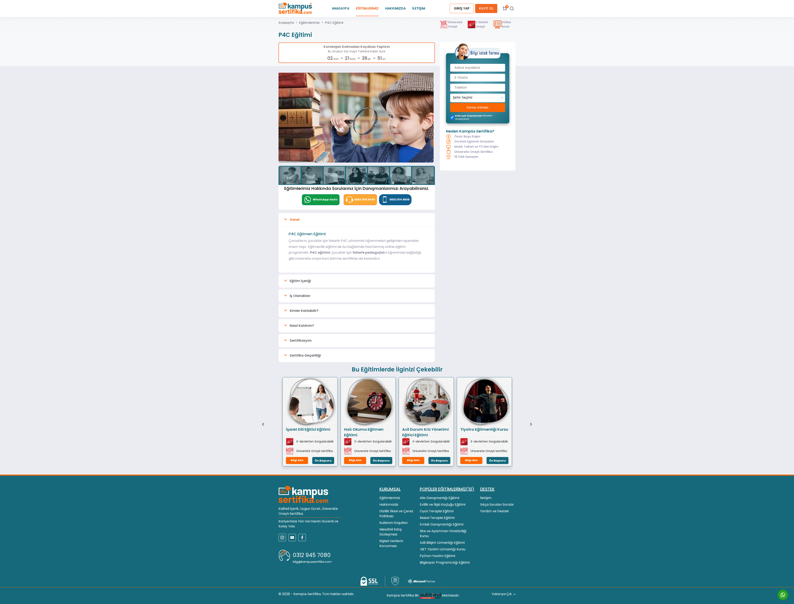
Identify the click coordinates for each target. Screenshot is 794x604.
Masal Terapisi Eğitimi (437, 517)
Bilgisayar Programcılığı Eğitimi (445, 562)
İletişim (485, 497)
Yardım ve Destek (494, 511)
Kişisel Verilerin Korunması (391, 543)
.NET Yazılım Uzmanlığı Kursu (442, 549)
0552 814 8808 (399, 199)
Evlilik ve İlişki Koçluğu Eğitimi (442, 504)
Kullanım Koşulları (393, 522)
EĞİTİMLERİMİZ (367, 8)
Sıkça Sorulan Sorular (497, 504)
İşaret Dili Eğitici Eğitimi (308, 429)
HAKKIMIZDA (395, 8)
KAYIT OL (486, 8)
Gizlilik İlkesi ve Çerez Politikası (396, 513)
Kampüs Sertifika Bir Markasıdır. (423, 595)
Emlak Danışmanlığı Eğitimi (441, 524)
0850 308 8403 (364, 199)
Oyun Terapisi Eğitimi (436, 511)
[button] (357, 219)
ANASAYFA (340, 8)
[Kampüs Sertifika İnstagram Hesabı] (282, 537)
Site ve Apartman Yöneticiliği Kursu (443, 533)
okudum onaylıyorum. (473, 117)
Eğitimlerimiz (309, 22)
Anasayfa (286, 22)
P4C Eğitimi (334, 22)
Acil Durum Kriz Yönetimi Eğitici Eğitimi (425, 432)
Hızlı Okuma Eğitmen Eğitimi (364, 432)
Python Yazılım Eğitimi (437, 555)
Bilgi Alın (297, 460)
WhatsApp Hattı (324, 199)
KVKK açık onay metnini (468, 115)
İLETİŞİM (418, 8)
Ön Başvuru (323, 461)
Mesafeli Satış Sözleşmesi (390, 532)
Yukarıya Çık (502, 594)
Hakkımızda (388, 504)
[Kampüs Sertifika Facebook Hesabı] (302, 537)
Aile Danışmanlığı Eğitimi (439, 497)
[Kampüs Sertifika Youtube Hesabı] (292, 537)
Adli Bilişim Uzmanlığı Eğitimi (442, 542)
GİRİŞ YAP (461, 8)
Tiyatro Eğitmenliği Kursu (484, 429)
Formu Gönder (478, 107)
